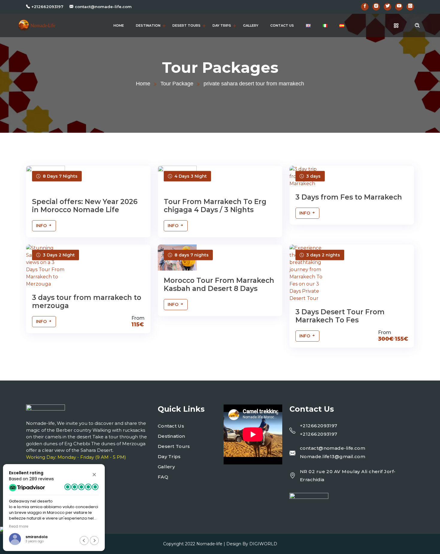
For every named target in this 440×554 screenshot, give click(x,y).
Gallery (250, 25)
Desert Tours (186, 25)
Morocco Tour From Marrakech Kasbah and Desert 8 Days (219, 284)
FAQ (163, 477)
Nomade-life (209, 544)
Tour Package (176, 84)
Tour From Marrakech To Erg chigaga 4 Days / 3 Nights (215, 205)
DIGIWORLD (263, 544)
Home (118, 25)
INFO (42, 225)
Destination (148, 25)
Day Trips (222, 25)
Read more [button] (18, 526)
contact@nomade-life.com (103, 6)
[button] (94, 474)
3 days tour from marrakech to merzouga (86, 301)
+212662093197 (47, 6)
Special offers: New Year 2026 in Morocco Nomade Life (84, 205)
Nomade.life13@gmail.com (332, 456)
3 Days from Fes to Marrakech (348, 197)
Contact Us (282, 25)
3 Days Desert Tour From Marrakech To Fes (340, 316)
